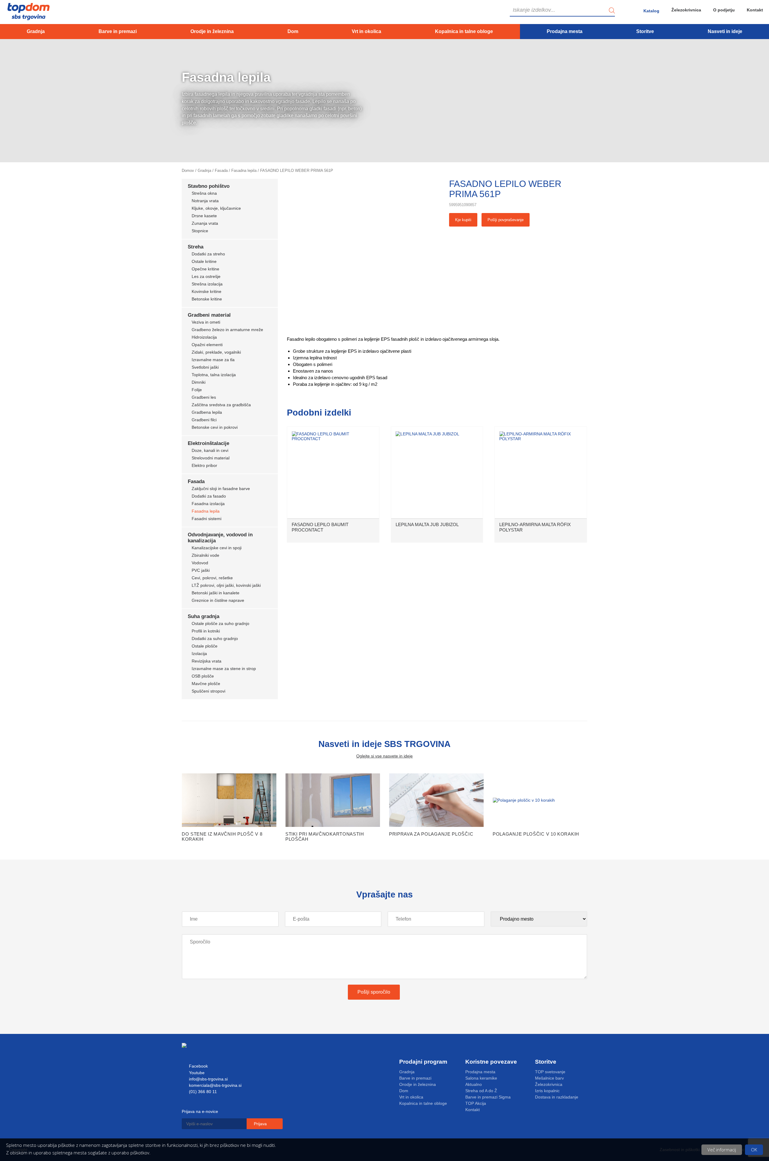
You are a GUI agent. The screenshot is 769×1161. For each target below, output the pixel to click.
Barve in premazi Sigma (488, 1097)
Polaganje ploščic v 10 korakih (536, 833)
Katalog (651, 10)
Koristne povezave (491, 1062)
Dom (292, 31)
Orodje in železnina (212, 31)
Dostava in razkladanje (556, 1097)
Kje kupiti (463, 220)
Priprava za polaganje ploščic (431, 833)
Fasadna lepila (244, 170)
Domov (188, 170)
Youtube (196, 1072)
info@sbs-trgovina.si (208, 1079)
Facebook (198, 1066)
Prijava (261, 1123)
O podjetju (724, 10)
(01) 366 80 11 (202, 1091)
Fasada (221, 170)
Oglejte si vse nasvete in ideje (384, 756)
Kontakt (755, 10)
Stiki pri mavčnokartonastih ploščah (324, 836)
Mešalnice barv (549, 1078)
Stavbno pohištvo (208, 186)
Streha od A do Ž (481, 1090)
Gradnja (36, 31)
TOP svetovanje (550, 1071)
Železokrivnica (686, 10)
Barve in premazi (118, 31)
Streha (195, 247)
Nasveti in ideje (725, 31)
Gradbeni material (209, 315)
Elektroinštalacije (208, 443)
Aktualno (473, 1084)
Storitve (645, 31)
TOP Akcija (475, 1103)
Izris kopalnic (547, 1090)
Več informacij (721, 1150)
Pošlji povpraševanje (506, 220)
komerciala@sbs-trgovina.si (215, 1085)
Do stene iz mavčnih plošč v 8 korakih (222, 836)
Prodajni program (423, 1062)
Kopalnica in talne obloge (464, 31)
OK (754, 1150)
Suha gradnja (203, 616)
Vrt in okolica (366, 31)
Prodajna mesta (564, 31)
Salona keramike (481, 1078)
